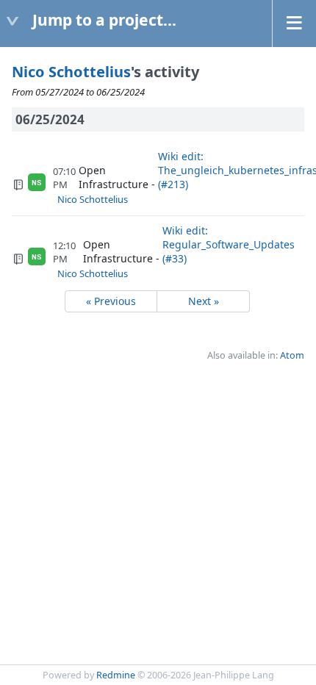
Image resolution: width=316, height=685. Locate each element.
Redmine (115, 675)
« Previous (111, 301)
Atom (292, 355)
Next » (203, 301)
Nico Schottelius (71, 72)
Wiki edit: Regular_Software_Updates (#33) (228, 244)
